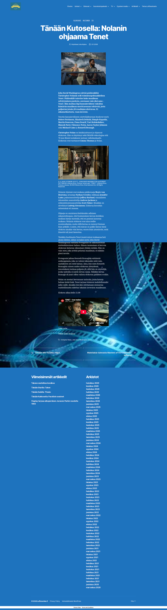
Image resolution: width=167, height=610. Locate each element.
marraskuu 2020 (93, 587)
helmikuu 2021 (92, 578)
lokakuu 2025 (92, 410)
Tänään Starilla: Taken (40, 388)
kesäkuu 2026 (92, 386)
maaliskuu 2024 (93, 467)
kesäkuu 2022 (92, 530)
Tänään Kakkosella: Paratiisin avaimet (47, 396)
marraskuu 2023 (93, 479)
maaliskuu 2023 (93, 503)
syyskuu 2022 (92, 521)
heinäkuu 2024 (92, 455)
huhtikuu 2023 (92, 500)
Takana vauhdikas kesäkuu (43, 383)
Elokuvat (86, 6)
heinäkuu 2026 (92, 383)
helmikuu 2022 (92, 542)
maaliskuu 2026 (93, 395)
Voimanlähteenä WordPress (71, 601)
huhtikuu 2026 (92, 392)
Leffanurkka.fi (42, 601)
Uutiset (77, 6)
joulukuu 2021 (92, 548)
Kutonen (86, 20)
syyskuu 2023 (92, 485)
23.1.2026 (94, 44)
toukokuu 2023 (92, 497)
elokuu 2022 (91, 524)
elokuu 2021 (91, 560)
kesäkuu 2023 (92, 494)
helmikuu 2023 (92, 506)
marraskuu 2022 (93, 515)
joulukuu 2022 (92, 512)
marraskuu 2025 (93, 407)
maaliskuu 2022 (93, 539)
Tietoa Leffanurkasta (149, 6)
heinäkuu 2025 (92, 419)
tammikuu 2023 (93, 509)
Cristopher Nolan (66, 340)
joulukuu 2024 (92, 440)
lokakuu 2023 (92, 482)
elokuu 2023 (91, 488)
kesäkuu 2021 (92, 566)
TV (112, 6)
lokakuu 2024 (92, 446)
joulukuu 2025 (92, 404)
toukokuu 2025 (92, 425)
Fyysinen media (122, 6)
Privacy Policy (55, 601)
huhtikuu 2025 (92, 428)
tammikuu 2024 (93, 473)
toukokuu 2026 (92, 389)
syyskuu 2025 (92, 413)
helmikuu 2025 (92, 434)
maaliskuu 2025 (93, 431)
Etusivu (69, 6)
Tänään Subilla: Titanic (41, 392)
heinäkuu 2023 (92, 491)
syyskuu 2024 (92, 449)
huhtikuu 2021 (92, 572)
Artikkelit (135, 6)
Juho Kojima (82, 44)
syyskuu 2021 (92, 557)
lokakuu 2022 (92, 518)
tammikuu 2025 (93, 437)
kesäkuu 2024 (92, 458)
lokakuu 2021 (92, 554)
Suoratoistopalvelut (100, 6)
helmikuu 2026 (92, 398)
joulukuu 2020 (92, 584)
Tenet (90, 340)
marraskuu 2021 (93, 551)
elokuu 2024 (91, 452)
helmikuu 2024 (92, 470)
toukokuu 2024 (92, 461)
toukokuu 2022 (92, 533)
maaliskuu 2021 (93, 575)
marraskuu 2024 (93, 443)
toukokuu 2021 (92, 569)
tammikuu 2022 (93, 545)
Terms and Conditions (87, 607)
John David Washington (79, 340)
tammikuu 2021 (93, 581)
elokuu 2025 (91, 416)
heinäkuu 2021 (92, 563)
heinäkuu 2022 (92, 527)
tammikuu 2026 (93, 401)
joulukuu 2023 (92, 476)
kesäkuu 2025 (92, 422)
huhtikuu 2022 (92, 536)
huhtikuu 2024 (92, 464)
